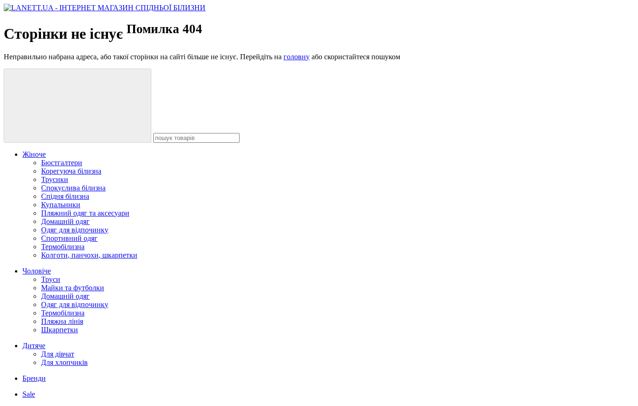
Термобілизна (63, 247)
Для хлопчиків (64, 362)
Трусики (54, 179)
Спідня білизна (65, 196)
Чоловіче (36, 271)
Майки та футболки (72, 288)
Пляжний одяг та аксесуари (85, 213)
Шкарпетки (59, 330)
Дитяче (33, 346)
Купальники (60, 205)
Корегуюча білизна (71, 171)
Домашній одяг (65, 221)
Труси (50, 279)
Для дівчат (57, 354)
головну (297, 57)
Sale (28, 394)
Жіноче (34, 154)
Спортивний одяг (69, 238)
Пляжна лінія (62, 321)
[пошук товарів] (77, 106)
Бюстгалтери (61, 163)
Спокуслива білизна (73, 188)
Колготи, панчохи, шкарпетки (89, 255)
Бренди (34, 378)
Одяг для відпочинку (74, 230)
